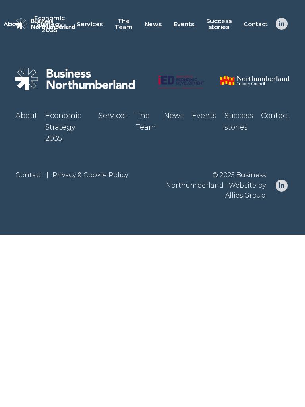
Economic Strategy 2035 (49, 24)
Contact (255, 24)
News (153, 24)
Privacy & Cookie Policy (90, 175)
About (13, 24)
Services (90, 24)
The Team (124, 24)
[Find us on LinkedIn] (282, 24)
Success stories (219, 24)
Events (184, 24)
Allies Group (245, 195)
